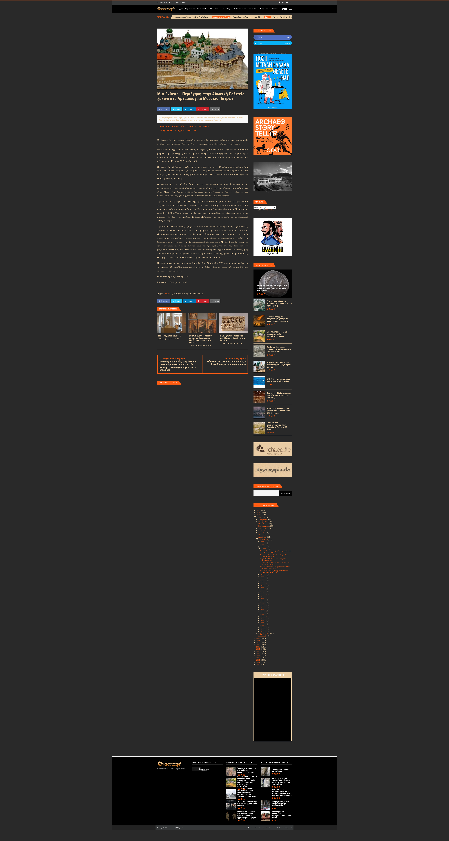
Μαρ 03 (264, 627)
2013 (258, 658)
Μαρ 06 (264, 620)
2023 (260, 517)
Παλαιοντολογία (225, 9)
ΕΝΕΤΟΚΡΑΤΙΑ (245, 17)
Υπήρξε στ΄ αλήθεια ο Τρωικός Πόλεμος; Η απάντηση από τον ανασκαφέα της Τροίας (204, 17)
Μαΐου (261, 535)
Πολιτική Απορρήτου (285, 827)
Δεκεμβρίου (263, 519)
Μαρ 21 (264, 587)
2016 (258, 651)
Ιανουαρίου (263, 636)
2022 (258, 638)
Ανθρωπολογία (239, 9)
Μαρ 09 (264, 614)
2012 (258, 660)
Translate (270, 210)
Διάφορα (275, 9)
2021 (258, 640)
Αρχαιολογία (189, 9)
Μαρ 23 (264, 583)
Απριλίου (262, 537)
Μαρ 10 (264, 612)
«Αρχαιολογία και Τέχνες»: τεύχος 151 (178, 130)
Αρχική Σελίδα (247, 827)
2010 (258, 664)
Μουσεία (213, 9)
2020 (258, 642)
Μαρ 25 (264, 579)
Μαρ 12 (264, 607)
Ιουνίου (261, 532)
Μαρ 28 (266, 548)
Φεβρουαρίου (264, 633)
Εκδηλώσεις (264, 9)
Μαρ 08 (264, 616)
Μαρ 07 (264, 618)
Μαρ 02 (264, 629)
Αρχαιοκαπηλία (202, 9)
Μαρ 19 (264, 592)
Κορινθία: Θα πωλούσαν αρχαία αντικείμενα (273, 559)
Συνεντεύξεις (252, 9)
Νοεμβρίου (263, 521)
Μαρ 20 (264, 590)
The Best (167, 293)
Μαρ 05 (264, 622)
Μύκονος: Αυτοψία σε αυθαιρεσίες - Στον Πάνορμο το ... (274, 555)
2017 (258, 649)
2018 (258, 647)
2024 (258, 514)
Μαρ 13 (264, 605)
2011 (258, 662)
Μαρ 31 (264, 541)
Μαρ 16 (264, 598)
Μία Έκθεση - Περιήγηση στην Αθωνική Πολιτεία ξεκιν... (275, 552)
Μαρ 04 (264, 625)
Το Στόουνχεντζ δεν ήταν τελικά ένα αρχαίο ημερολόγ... (275, 567)
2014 (258, 655)
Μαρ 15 (264, 601)
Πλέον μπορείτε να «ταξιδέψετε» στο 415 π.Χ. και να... (275, 563)
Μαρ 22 (264, 585)
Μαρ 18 (264, 594)
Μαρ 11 (264, 609)
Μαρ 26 (264, 576)
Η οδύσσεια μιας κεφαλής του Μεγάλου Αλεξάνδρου (184, 126)
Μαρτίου (264, 539)
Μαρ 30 (264, 544)
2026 (258, 510)
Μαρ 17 (264, 596)
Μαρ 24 (264, 581)
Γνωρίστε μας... (181, 2)
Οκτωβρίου (263, 524)
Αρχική (180, 9)
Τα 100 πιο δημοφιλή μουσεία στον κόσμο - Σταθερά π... (274, 571)
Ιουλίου (261, 530)
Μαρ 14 (264, 603)
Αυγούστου (263, 528)
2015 (258, 653)
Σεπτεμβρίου (263, 526)
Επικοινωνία (272, 827)
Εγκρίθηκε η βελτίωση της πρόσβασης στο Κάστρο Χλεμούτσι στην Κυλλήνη (279, 17)
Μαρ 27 (264, 574)
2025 (258, 512)
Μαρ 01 (264, 631)
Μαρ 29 (264, 546)
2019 (258, 644)
